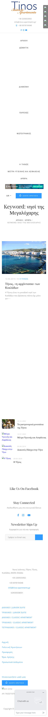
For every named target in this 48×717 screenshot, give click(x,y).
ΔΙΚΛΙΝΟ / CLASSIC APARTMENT (17, 617)
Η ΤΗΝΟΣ (24, 164)
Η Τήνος (24, 279)
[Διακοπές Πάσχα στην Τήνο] (8, 446)
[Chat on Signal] (45, 21)
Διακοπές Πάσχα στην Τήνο (30, 449)
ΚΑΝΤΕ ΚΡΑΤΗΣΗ (30, 196)
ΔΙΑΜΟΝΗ (24, 87)
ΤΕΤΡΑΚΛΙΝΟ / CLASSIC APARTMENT (19, 627)
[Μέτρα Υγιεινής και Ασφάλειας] (8, 434)
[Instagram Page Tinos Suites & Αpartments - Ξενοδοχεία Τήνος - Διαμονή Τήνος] (23, 30)
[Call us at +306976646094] (45, 8)
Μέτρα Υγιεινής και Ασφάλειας (31, 437)
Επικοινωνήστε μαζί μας (14, 677)
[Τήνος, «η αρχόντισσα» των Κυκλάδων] (24, 257)
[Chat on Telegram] (45, 25)
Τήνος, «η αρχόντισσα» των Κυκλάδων (22, 285)
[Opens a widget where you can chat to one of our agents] (30, 702)
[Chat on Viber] (45, 16)
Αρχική (5, 642)
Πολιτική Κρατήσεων (12, 647)
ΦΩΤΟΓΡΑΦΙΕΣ (24, 133)
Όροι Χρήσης (8, 657)
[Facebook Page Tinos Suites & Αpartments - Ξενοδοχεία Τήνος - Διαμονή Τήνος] (21, 30)
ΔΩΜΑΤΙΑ (24, 47)
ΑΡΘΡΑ (24, 178)
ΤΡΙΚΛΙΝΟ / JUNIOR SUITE (14, 612)
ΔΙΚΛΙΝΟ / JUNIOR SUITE (13, 607)
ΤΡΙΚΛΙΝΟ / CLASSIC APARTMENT (17, 622)
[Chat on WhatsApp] (45, 12)
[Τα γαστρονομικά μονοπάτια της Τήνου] (8, 420)
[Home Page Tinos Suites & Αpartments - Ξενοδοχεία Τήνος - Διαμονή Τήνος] (24, 3)
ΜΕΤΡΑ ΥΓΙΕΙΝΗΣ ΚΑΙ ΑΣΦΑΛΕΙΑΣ (24, 171)
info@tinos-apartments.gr (19, 587)
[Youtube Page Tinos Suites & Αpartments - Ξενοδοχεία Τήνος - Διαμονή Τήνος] (26, 30)
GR (7, 196)
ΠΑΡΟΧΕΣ (24, 112)
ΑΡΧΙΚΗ (24, 40)
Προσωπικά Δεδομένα (12, 662)
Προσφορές (7, 652)
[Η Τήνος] (6, 458)
